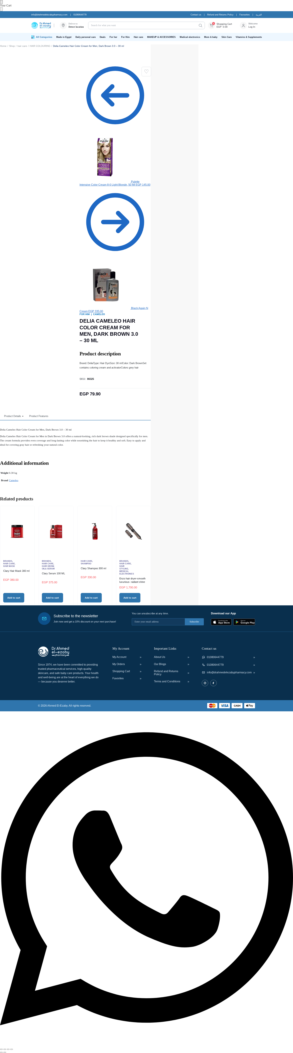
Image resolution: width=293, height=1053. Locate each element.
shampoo (86, 563)
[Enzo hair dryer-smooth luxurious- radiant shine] (133, 531)
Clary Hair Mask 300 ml (16, 570)
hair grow (48, 566)
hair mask (9, 566)
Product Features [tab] (38, 416)
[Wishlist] (146, 71)
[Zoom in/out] (1, 1049)
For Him (125, 37)
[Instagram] (205, 683)
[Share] (8, 1049)
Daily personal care (85, 37)
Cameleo (99, 314)
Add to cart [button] (13, 597)
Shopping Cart (121, 671)
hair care (22, 46)
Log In (251, 26)
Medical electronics (190, 37)
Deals (102, 37)
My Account (119, 657)
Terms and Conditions (167, 681)
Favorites (118, 678)
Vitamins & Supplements (249, 37)
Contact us (196, 14)
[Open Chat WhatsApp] (146, 1045)
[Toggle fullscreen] (4, 1049)
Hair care (138, 37)
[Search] (200, 25)
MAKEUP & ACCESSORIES (161, 37)
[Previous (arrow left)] (1, 1052)
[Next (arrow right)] (4, 1052)
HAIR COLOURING (40, 46)
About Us (159, 657)
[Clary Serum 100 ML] (56, 531)
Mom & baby (210, 37)
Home (3, 46)
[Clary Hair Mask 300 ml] (17, 531)
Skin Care (226, 37)
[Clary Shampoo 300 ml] (95, 531)
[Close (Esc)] (11, 1049)
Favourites (244, 14)
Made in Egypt (63, 37)
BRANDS (7, 561)
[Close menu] (1, 2)
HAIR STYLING (123, 567)
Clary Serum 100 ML (53, 573)
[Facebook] (213, 683)
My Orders (118, 664)
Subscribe (194, 621)
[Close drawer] (1, 9)
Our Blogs (160, 664)
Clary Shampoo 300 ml (93, 568)
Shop (12, 46)
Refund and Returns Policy (220, 14)
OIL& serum (48, 569)
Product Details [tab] (12, 416)
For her (113, 37)
